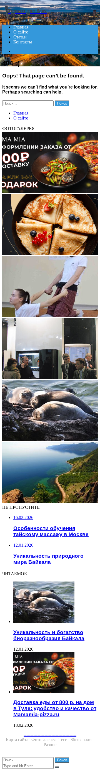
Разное (50, 744)
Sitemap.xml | (82, 739)
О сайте (20, 32)
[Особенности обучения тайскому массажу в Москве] (50, 287)
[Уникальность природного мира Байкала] (50, 473)
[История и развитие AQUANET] (50, 349)
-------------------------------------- (50, 734)
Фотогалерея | (45, 739)
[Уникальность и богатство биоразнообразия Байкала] (50, 411)
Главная (20, 27)
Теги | (65, 739)
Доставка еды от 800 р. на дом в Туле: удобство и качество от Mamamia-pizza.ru (54, 708)
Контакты (22, 42)
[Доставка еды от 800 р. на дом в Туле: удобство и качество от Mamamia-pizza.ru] (50, 163)
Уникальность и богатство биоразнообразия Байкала (48, 635)
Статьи (20, 37)
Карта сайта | (18, 739)
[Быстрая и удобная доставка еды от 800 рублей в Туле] (50, 225)
